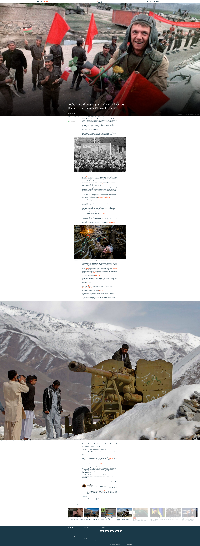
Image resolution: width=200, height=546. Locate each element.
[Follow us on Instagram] (106, 531)
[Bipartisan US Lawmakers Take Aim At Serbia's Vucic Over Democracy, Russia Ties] (190, 512)
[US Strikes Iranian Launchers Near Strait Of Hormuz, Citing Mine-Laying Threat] (140, 512)
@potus (87, 268)
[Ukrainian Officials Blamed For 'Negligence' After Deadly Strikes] (75, 512)
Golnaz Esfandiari (72, 113)
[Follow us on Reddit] (103, 531)
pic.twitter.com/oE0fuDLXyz (104, 197)
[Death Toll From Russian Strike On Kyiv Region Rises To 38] (173, 512)
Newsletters (86, 534)
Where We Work (71, 532)
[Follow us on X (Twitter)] (111, 531)
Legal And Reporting (71, 538)
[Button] (69, 119)
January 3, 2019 (102, 213)
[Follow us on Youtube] (101, 531)
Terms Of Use (70, 534)
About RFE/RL (70, 530)
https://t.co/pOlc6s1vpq (96, 272)
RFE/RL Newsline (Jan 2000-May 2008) (91, 540)
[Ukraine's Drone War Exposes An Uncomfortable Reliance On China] (124, 512)
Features (85, 532)
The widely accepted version (88, 176)
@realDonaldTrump (92, 285)
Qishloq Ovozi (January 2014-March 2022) (91, 538)
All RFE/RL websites (159, 1)
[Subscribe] (121, 531)
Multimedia (86, 536)
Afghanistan (47, 1)
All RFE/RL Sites (71, 540)
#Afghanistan (114, 268)
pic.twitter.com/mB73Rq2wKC (90, 461)
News (85, 530)
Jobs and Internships (71, 536)
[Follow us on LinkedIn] (116, 531)
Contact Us (70, 542)
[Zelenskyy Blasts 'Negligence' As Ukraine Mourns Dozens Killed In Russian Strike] (157, 512)
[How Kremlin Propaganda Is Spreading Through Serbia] (108, 512)
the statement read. (111, 222)
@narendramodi (110, 458)
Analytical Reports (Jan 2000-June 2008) (91, 542)
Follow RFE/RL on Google (151, 1)
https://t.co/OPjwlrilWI (87, 287)
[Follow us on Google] (108, 531)
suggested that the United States (105, 184)
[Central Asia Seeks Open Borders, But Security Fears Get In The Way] (91, 512)
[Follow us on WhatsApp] (118, 531)
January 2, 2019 (98, 275)
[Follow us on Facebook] (113, 531)
